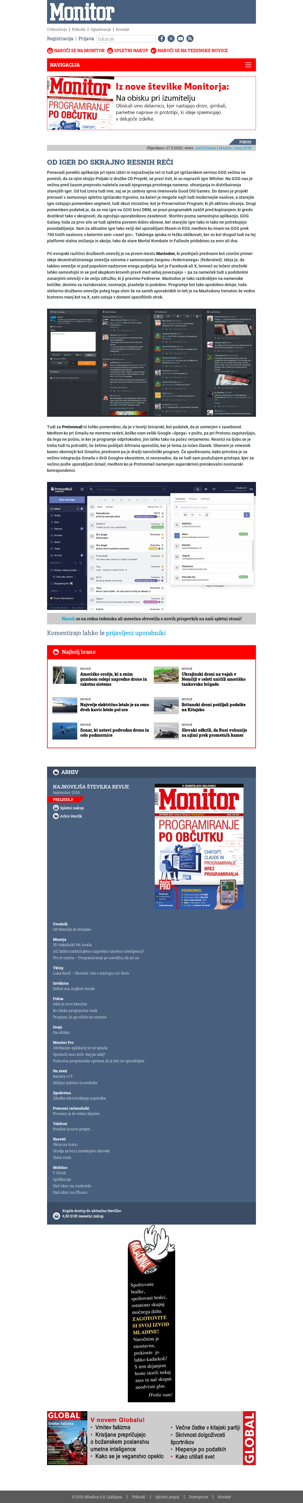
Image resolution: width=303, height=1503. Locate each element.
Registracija (60, 38)
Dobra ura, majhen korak (74, 988)
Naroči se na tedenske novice (193, 50)
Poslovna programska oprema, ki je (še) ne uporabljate (98, 1060)
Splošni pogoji (167, 1496)
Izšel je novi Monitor (70, 1004)
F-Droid (59, 1172)
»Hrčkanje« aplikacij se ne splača (80, 1047)
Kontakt (122, 29)
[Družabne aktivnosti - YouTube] (179, 38)
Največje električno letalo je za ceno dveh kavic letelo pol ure (114, 707)
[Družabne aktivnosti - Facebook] (160, 38)
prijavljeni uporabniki (136, 633)
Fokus (245, 142)
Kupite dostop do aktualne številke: (92, 1210)
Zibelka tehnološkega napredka (79, 1098)
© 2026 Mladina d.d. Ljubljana (97, 1496)
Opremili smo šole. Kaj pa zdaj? (79, 1054)
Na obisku (61, 1032)
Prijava (86, 38)
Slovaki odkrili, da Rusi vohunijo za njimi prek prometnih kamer (214, 732)
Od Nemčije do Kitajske (72, 929)
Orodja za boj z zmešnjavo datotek (81, 1150)
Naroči (68, 618)
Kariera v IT (63, 1076)
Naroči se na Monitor (79, 50)
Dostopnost (198, 1496)
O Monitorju (57, 29)
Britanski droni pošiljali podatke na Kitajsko (214, 707)
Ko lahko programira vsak (75, 1010)
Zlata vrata (62, 1157)
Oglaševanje (101, 29)
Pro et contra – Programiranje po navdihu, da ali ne (96, 957)
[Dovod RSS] (189, 38)
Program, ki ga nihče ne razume (80, 1017)
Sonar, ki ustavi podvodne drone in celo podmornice (114, 732)
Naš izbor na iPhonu (70, 1192)
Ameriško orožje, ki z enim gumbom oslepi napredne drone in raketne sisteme (113, 679)
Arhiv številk (71, 816)
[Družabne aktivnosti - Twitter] (170, 38)
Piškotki (79, 29)
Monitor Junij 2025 (235, 147)
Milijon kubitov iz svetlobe (75, 1082)
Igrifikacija (62, 1179)
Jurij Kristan (205, 147)
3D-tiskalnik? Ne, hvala (72, 944)
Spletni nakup (131, 50)
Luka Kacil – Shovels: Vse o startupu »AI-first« (91, 973)
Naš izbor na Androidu (72, 1185)
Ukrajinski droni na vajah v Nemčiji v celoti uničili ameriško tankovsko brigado (214, 679)
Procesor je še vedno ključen (76, 1113)
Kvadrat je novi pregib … (73, 1129)
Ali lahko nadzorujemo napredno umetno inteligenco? (98, 951)
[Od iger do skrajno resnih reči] (151, 362)
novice (85, 668)
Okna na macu (65, 1144)
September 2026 (66, 792)
